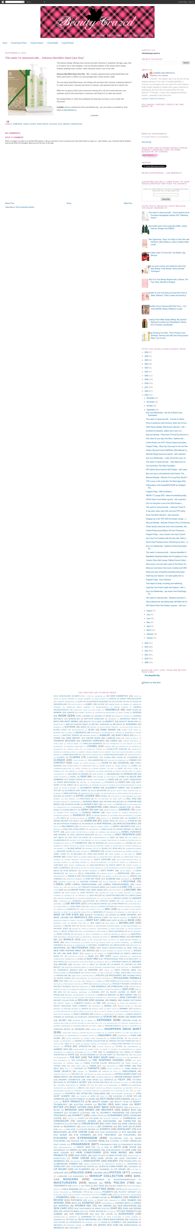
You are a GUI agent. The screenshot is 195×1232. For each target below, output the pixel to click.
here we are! (146, 142)
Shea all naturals (130, 1026)
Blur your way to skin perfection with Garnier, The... (165, 474)
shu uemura (105, 1206)
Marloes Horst (61, 920)
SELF (96, 1011)
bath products (73, 1101)
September (151, 410)
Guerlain (90, 821)
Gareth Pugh (109, 810)
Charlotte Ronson (117, 749)
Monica (124, 934)
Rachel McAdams (79, 992)
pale (85, 1189)
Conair (133, 760)
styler (110, 1211)
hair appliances (91, 1150)
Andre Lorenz (121, 707)
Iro (96, 840)
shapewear (106, 1203)
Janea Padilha (70, 846)
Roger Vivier (124, 1006)
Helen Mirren (123, 829)
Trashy (81, 1071)
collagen (94, 1118)
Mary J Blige (77, 920)
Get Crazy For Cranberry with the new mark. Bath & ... (167, 538)
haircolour (133, 1155)
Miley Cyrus (68, 931)
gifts (117, 1147)
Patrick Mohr (90, 973)
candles (58, 1113)
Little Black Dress (97, 904)
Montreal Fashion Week (69, 937)
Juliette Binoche (99, 862)
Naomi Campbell (122, 942)
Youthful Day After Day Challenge (85, 1093)
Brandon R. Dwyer (113, 732)
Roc (99, 1003)
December (151, 398)
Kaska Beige (95, 868)
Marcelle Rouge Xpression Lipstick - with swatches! (166, 454)
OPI (102, 956)
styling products (127, 1211)
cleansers (115, 1115)
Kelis (71, 873)
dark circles (129, 1124)
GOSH (84, 810)
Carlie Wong (73, 743)
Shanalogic (112, 1023)
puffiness (76, 1200)
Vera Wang (92, 1080)
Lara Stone (70, 893)
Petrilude (88, 975)
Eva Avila (115, 796)
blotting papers (83, 1104)
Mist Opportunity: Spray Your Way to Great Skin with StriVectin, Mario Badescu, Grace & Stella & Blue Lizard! (169, 242)
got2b (132, 1147)
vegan (104, 1222)
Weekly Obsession (72, 124)
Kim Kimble (107, 876)
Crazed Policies (68, 43)
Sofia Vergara (73, 1038)
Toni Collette (108, 1066)
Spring (78, 1041)
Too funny (125, 1066)
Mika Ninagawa (118, 928)
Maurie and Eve (78, 923)
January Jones (103, 846)
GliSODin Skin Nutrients (121, 815)
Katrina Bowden (89, 870)
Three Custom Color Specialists (102, 1063)
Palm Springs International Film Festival (109, 967)
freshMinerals (65, 1147)
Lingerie (136, 898)
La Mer (60, 890)
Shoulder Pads (69, 1033)
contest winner (86, 1121)
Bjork (93, 727)
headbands (75, 1161)
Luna (82, 909)
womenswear (131, 1225)
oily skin (99, 1186)
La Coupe (137, 887)
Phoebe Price (134, 975)
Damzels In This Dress (64, 771)
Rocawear (111, 1003)
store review (96, 1211)
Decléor (72, 774)
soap (114, 1208)
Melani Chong (86, 926)
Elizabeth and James (76, 790)
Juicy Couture (102, 860)
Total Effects (114, 1068)
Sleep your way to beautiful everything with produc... (166, 572)
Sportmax (66, 1041)
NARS (56, 942)
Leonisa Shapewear (66, 898)
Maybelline (126, 923)
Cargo (113, 741)
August (150, 611)
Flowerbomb (76, 807)
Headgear (93, 829)
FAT (96, 799)
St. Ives (65, 1044)
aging (92, 1099)
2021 (147, 372)
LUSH (123, 887)
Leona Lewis (135, 895)
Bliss (91, 730)
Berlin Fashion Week (77, 724)
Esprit (68, 796)
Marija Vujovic (120, 917)
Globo (138, 815)
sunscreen (126, 1214)
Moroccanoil (118, 937)
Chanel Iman (110, 746)
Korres (137, 879)
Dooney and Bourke (95, 779)
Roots (85, 1009)
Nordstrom (113, 953)
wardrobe (132, 1222)
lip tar (134, 1169)
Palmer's (136, 967)
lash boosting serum (82, 1166)
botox (57, 1110)
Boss (70, 732)
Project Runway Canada (125, 984)
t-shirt (99, 1217)
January (150, 638)
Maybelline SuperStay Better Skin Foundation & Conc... (167, 556)
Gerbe (138, 810)
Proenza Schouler (100, 984)
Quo (125, 989)
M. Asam (90, 909)
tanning (58, 1219)
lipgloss (76, 1172)
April (149, 626)
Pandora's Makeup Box (70, 970)
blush (102, 1104)
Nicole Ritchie (123, 951)
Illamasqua (60, 840)
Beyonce (117, 724)
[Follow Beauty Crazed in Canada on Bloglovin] (150, 157)
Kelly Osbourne (87, 873)
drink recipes (87, 1126)
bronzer (71, 1110)
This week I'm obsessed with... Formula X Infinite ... (166, 419)
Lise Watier (72, 903)
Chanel (92, 746)
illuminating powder (66, 1164)
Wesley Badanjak (114, 1088)
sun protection (79, 1214)
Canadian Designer (64, 741)
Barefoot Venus (129, 719)
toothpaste (75, 1222)
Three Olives (131, 1063)
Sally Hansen (81, 1014)
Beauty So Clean (92, 721)
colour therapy (111, 1118)
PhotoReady (81, 978)
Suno (105, 1049)
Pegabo (137, 973)
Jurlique (58, 865)
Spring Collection (95, 1041)
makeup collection (106, 1175)
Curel (134, 766)
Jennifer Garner (133, 848)
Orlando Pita (79, 964)
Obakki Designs (119, 956)
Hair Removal (104, 824)
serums (59, 1203)
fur (98, 1147)
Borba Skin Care (130, 730)
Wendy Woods (96, 1088)
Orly (92, 964)
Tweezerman (129, 1071)
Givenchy (79, 815)
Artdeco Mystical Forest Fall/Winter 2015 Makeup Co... (167, 450)
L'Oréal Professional (84, 884)
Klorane (110, 879)
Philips (100, 975)
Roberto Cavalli (83, 1003)
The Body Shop (98, 1057)
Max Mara (110, 923)
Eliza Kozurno (69, 788)
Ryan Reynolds (63, 1011)
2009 (147, 662)
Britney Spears (71, 735)
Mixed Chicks (63, 934)
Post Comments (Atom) (25, 207)
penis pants (133, 1189)
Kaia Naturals (97, 865)
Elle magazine (98, 790)
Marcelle (80, 917)
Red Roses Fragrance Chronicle (90, 997)
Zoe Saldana (115, 1096)
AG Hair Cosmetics (117, 696)
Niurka (87, 953)
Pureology (117, 986)
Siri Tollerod (131, 1033)
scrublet (113, 1200)
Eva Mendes (128, 796)
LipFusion (63, 901)
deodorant (70, 1127)
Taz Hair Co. (122, 1055)
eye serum (60, 1135)
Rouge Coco (97, 1009)
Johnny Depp (72, 857)
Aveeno (137, 713)
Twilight (75, 1074)
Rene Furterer (128, 998)
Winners (106, 1091)
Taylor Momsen (88, 1055)
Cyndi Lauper (81, 768)
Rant (133, 992)
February (150, 634)
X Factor (118, 1091)
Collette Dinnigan (116, 760)
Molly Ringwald (93, 934)
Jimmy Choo (60, 854)
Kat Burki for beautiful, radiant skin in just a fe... (164, 431)
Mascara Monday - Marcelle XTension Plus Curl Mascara (168, 523)
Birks (83, 727)
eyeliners (61, 1138)
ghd (107, 1147)
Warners (71, 1088)
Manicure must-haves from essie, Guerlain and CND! (166, 568)
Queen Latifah (96, 989)
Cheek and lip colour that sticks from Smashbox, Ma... (167, 527)
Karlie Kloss (80, 868)
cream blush (90, 1123)
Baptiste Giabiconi (94, 719)
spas (125, 1208)
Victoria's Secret (77, 1082)
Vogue (83, 1085)
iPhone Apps (130, 1161)
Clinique (59, 760)
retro (90, 1200)
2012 (147, 651)
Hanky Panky (103, 826)
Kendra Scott (106, 873)
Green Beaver (61, 821)
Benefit (109, 722)
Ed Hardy (68, 785)
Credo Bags (72, 766)
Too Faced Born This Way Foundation (160, 466)
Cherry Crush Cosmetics (90, 752)
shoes (137, 1203)
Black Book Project (109, 727)
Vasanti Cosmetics (70, 1080)
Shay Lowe (97, 1026)
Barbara (112, 719)
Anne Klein (132, 710)
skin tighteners (82, 1208)
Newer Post (9, 203)
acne (129, 1096)
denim (57, 1126)
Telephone (61, 1057)
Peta (78, 975)
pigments (108, 1192)
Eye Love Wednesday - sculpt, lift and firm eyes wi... (166, 458)
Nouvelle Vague (76, 956)
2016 (147, 391)
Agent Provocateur (130, 699)
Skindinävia (73, 1035)
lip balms (60, 1169)
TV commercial (111, 1052)
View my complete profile (153, 98)
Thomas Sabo (73, 1063)
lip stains (120, 1169)
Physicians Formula (127, 978)
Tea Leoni (137, 1055)
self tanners (129, 1200)
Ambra (126, 704)
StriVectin (85, 1046)
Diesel (73, 777)
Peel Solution (123, 973)
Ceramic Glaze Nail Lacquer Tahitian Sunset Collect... (166, 560)
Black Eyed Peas (130, 727)
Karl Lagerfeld (62, 868)
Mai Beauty (133, 912)
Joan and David (95, 854)
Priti (86, 984)
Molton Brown (111, 934)
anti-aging (107, 1099)
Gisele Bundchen (130, 812)
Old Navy (133, 959)
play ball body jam (63, 1194)
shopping (64, 1206)
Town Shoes (131, 1068)
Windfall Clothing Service (86, 1091)
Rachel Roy (98, 992)
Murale (69, 939)
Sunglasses (78, 1049)
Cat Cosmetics (112, 743)
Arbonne (17, 124)
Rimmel (113, 1000)
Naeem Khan (104, 942)
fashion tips (77, 1141)
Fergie (119, 804)
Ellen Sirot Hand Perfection (124, 790)
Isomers (57, 843)
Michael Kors (61, 928)
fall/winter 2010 (119, 1138)
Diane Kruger (60, 777)
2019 (147, 379)
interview (132, 1164)
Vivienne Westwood (66, 1085)
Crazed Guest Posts (19, 43)
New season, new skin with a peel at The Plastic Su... (167, 564)
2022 (147, 368)
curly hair (111, 1124)
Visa (126, 1082)
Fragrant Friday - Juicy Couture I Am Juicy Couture (165, 534)
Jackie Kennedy (115, 843)
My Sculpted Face (98, 939)
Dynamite (109, 782)
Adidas (112, 699)
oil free (85, 1186)
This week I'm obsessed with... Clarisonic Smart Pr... (166, 507)
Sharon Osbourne (62, 1026)
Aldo (80, 701)
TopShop (78, 1068)
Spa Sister (133, 1038)
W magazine (112, 1085)
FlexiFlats (61, 807)
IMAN (112, 837)
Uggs (99, 1074)
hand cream (80, 1158)
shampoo (88, 1203)
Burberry (105, 735)
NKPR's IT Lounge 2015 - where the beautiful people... (167, 495)
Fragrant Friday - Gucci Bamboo (158, 580)
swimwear (86, 1217)
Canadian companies (93, 741)
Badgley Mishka (122, 716)
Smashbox (105, 1035)
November (151, 402)
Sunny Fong (93, 1049)
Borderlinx (59, 732)
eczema (137, 1127)
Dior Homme (98, 777)
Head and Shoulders (74, 829)
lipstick (114, 1172)
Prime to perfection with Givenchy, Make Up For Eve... (167, 423)
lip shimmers (103, 1169)
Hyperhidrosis (99, 837)
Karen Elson (132, 865)
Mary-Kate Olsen (115, 920)
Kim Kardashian (89, 876)
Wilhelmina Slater (62, 1091)
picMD (96, 1192)
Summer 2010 (61, 1049)
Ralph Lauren (118, 992)
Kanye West (115, 865)
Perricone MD (64, 975)
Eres (136, 793)
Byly (136, 735)
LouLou (92, 906)
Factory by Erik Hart (112, 799)
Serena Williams (61, 1023)
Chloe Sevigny (126, 752)
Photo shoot (64, 978)
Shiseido (80, 1029)
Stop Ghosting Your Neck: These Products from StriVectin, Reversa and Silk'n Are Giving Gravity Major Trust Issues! (168, 335)
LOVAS (113, 887)
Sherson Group (62, 1029)
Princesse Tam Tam (72, 984)
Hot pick (73, 837)
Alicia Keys (76, 704)
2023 (147, 364)
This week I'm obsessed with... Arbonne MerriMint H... (167, 552)
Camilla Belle (131, 738)
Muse (84, 939)
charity (77, 1115)
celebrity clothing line (82, 1113)
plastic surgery (128, 1192)
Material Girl (60, 923)
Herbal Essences (131, 832)
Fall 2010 (131, 799)
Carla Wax (58, 743)
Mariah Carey (101, 917)
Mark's (134, 917)
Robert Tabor (63, 1003)
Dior (83, 776)
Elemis (112, 785)
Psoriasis (83, 986)
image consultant (92, 1164)
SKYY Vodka (107, 1011)
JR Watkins (98, 843)
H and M (132, 821)
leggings (133, 1166)
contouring (109, 1121)
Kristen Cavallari (67, 881)
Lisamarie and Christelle (163, 73)
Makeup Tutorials (94, 915)
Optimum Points (120, 962)
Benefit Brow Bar (128, 721)
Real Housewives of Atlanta (81, 995)
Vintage (116, 1082)
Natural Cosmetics (99, 945)
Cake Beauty (73, 738)
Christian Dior (70, 754)
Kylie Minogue (110, 881)
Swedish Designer (75, 1052)
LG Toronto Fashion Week (91, 887)
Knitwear (125, 879)
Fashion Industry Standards (67, 801)
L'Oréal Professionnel (116, 884)
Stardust (104, 1044)
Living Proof (117, 904)
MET (119, 909)
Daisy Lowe (132, 768)
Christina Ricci (134, 754)
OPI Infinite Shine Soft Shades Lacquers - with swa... (166, 606)
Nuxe (91, 956)
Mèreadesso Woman (129, 939)
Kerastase (124, 873)
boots (119, 1107)
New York (132, 948)
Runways (137, 1009)
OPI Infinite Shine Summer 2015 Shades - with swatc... (167, 470)
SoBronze (122, 1035)
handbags (59, 1161)
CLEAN (57, 738)
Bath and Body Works (66, 722)
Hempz (92, 832)
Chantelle (123, 746)
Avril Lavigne (83, 716)
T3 (88, 1052)
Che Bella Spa (68, 752)
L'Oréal (59, 884)
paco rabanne (70, 1189)
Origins (63, 964)
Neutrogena (80, 948)
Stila (68, 1046)
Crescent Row (89, 766)
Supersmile (127, 1049)
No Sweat (99, 953)
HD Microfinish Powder (66, 823)
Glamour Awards (99, 815)
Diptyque (111, 777)
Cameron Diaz (113, 738)
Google (104, 818)
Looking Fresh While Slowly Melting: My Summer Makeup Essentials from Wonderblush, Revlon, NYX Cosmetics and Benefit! (168, 322)
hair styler (98, 1155)
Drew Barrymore (66, 782)
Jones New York (131, 857)
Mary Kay (92, 920)
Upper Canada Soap (126, 1074)
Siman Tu (100, 1033)
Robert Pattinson (132, 1000)
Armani (58, 713)
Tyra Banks (88, 1074)
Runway (124, 1009)
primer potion (99, 1197)
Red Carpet (126, 995)
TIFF (95, 1052)
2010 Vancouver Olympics (67, 696)
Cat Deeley (128, 743)
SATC (89, 1011)
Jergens (95, 851)
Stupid (119, 1046)
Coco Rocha (78, 760)
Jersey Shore (132, 851)
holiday (113, 1161)
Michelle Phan (79, 928)
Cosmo (76, 763)
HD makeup (87, 823)
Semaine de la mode (82, 1020)
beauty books (100, 1102)
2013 (147, 647)
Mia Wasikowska (131, 926)
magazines (78, 1176)
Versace (108, 1080)
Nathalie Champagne (76, 945)
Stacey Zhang (90, 1044)
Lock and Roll (134, 904)
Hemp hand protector (75, 832)
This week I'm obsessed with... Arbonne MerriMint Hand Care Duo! (44, 57)
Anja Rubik (96, 710)
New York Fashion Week (67, 951)
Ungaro (108, 1074)
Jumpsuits (133, 862)
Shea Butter (111, 1026)
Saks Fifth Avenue (62, 1014)
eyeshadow (87, 1137)
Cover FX (106, 763)
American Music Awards (78, 707)
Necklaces (119, 945)
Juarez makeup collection (77, 859)
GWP (96, 810)
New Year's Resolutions (110, 948)
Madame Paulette (82, 912)
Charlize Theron (94, 749)
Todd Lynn (80, 1066)
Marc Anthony (128, 915)
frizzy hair (83, 1147)
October (150, 406)
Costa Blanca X (90, 763)
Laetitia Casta (114, 890)
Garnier (124, 810)
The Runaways (60, 1060)
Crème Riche (105, 766)
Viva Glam (136, 1082)
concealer (61, 1121)
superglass (59, 1217)
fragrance (80, 1144)
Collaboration (96, 760)
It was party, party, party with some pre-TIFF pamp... (166, 511)
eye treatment (107, 1135)
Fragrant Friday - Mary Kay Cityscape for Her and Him (167, 446)
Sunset (114, 1049)
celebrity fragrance (112, 1113)
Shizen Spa (95, 1029)
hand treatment (128, 1158)
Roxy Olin (111, 1009)
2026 (147, 352)
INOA (121, 837)
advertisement (77, 1099)
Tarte (71, 1055)
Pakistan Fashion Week (75, 967)
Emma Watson (70, 793)
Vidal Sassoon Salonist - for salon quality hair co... (165, 576)
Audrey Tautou (85, 712)
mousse (93, 1183)
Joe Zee (128, 854)
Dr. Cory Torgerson (130, 779)
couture (73, 1124)
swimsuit (73, 1217)
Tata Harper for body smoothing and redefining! (164, 583)
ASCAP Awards (68, 699)
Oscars (129, 964)
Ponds (99, 981)
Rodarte (96, 1006)
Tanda (127, 1052)
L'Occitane (128, 881)
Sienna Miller (86, 1033)
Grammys (133, 818)
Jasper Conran (131, 846)
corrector (130, 1121)
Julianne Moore (79, 862)
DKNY (120, 768)
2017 (147, 387)
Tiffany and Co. (62, 1066)
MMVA (126, 909)
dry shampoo (105, 1127)
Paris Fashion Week (125, 970)
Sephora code (130, 1020)
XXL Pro (129, 1091)
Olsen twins (87, 962)
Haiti (56, 826)
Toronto (93, 1068)
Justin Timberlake (77, 865)
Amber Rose (114, 704)
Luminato (71, 909)
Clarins (75, 757)
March (149, 630)
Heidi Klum (106, 829)
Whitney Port (132, 1088)
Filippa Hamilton (133, 804)
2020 (147, 376)
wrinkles (59, 1228)
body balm (121, 1104)
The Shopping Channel (108, 1060)
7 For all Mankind (94, 696)
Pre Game (124, 981)
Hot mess (59, 837)
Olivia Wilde (73, 962)
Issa (67, 843)
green (73, 1150)
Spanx (56, 1041)
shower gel (83, 1206)
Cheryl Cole (110, 752)
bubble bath (129, 1110)
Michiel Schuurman (98, 928)
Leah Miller (95, 895)
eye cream (80, 1132)
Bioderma (131, 724)
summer (58, 1214)
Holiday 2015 (55, 124)
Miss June (101, 931)
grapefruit (60, 1150)
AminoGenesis (102, 707)
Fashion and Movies (114, 801)
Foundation (94, 807)
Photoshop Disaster (100, 978)
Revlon (83, 1000)
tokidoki (133, 1219)
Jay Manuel (59, 848)
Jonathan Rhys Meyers (109, 857)
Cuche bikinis (121, 766)
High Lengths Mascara (82, 834)
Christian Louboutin (91, 754)
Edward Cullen (99, 785)
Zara (93, 1096)
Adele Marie (100, 699)
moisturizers (65, 1182)
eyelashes (130, 1135)
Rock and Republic (129, 1003)
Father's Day (91, 804)
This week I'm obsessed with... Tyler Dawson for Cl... (166, 462)
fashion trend (96, 1141)
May (148, 622)
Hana (92, 826)
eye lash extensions (106, 1132)
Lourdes (137, 906)
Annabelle (112, 710)
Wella (81, 1088)
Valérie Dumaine (103, 1077)
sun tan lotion (104, 1214)
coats (81, 1118)
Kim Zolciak (120, 876)
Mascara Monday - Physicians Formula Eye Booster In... (168, 435)
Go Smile (61, 818)
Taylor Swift (106, 1055)
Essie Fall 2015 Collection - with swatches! (162, 515)
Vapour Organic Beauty (127, 1077)
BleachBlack (78, 730)
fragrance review (131, 1144)
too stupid (59, 1222)
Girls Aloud (112, 812)
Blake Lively (60, 730)
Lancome (130, 890)
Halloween (68, 826)
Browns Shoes (89, 735)
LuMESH (60, 909)
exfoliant (124, 1129)
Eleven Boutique (126, 785)
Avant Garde (124, 712)
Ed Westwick (83, 785)
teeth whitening (87, 1220)
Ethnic (104, 796)
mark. (137, 1176)
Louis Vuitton (106, 906)
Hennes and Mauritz (108, 832)
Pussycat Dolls (61, 989)
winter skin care (108, 1225)
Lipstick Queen (107, 901)
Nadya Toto (90, 942)
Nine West (73, 953)
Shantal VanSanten (129, 1023)
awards (125, 1099)
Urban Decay (61, 1077)
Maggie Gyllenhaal (116, 912)
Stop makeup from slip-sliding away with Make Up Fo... (167, 602)
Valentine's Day (82, 1077)
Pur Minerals (99, 986)
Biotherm (70, 727)
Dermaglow (130, 774)
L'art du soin (69, 887)
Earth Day (125, 782)
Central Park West (75, 746)
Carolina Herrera (92, 743)
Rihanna (99, 1000)
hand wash (42, 124)
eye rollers (129, 1132)
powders (63, 1197)
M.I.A (100, 909)
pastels (120, 1189)
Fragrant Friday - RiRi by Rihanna (159, 492)
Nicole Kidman (106, 951)
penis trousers (61, 1192)
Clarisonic (92, 757)
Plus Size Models (84, 981)
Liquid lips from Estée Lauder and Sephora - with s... (166, 587)
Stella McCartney (121, 1044)
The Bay (75, 1057)
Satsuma (69, 1017)
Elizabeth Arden (90, 788)
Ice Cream (133, 837)
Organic (136, 962)
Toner (92, 1066)
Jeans (105, 848)
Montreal (136, 934)
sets (74, 1203)
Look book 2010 (78, 906)
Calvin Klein (93, 738)
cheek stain (96, 1115)
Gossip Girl (118, 818)
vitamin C (116, 1222)
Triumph (93, 1071)
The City (119, 1057)
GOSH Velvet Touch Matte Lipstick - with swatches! (166, 499)
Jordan (57, 859)
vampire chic (91, 1222)
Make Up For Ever (66, 915)
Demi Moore (98, 774)
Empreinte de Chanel (90, 793)
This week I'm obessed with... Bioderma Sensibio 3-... (166, 598)
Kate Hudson (127, 868)
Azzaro (98, 716)
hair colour (61, 1153)
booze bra (133, 1107)
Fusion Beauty (69, 810)
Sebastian (135, 1017)
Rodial (108, 1006)
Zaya (102, 1096)
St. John (76, 1044)
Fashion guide (72, 804)
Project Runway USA (64, 986)
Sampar (97, 1014)
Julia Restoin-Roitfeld (127, 859)
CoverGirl (123, 763)
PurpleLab (134, 986)
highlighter (92, 1161)
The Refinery (132, 1057)
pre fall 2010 (82, 1197)
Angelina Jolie (81, 710)
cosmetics (59, 1124)
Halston (83, 826)
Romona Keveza (71, 1009)
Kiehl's (72, 876)
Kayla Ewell (126, 870)
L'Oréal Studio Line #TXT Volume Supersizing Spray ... (167, 442)
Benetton (58, 724)
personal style (80, 1192)
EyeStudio (85, 799)
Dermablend (113, 774)
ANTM (136, 696)
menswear (99, 1179)
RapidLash (59, 995)
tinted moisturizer (113, 1220)
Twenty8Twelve (61, 1074)
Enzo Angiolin (124, 793)
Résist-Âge (78, 1011)
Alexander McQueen (97, 701)
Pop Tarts (111, 981)
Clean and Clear (113, 757)
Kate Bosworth (111, 868)
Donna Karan (76, 779)
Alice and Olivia (120, 701)
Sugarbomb (132, 1046)
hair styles (116, 1155)
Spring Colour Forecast (122, 1041)
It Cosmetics (79, 843)
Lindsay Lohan (120, 898)
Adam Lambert (84, 699)
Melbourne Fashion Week (108, 926)
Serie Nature (78, 1023)
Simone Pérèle (115, 1033)
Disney (122, 777)
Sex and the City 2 (95, 1023)
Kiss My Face (93, 879)
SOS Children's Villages (127, 1011)
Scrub (107, 1017)
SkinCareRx (59, 1035)
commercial (129, 1118)
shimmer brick (122, 1203)
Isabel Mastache (109, 840)
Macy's (67, 912)
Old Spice (59, 962)
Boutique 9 (96, 732)
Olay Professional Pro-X (112, 959)
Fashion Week (91, 802)
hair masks (119, 1152)
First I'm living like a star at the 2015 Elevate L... (164, 503)
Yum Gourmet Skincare (121, 1093)
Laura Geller (124, 893)
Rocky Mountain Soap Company (71, 1006)
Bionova (57, 727)
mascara (70, 1179)
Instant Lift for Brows (80, 840)
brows (89, 1110)
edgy (60, 1129)
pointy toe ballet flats (86, 1194)
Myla (113, 939)
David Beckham (105, 771)
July (148, 615)
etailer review (87, 1129)
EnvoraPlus (109, 793)
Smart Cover (88, 1035)
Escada (57, 796)
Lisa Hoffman (127, 901)
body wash (101, 1107)
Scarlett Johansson (88, 1017)
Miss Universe (116, 931)
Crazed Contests (37, 43)
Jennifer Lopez (64, 851)
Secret (63, 1020)
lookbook (136, 1173)
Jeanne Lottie (91, 848)
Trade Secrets (62, 1071)
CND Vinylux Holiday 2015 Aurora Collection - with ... (166, 427)
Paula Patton (106, 973)
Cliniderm (132, 757)
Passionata (74, 973)
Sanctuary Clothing (113, 1014)
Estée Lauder (85, 796)
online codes (116, 1186)
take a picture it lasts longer (122, 1217)
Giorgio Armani (91, 813)
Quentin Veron (112, 989)
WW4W (124, 1085)
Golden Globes (77, 818)
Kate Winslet (70, 870)
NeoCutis (134, 945)
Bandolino (74, 719)
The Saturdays (79, 1060)
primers (116, 1197)
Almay (89, 704)
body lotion (78, 1107)
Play (71, 981)
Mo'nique (78, 934)
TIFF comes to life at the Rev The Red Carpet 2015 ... (167, 481)
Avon (62, 715)
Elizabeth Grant (115, 788)
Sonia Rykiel (117, 1038)
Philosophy (115, 975)
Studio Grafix (104, 1046)
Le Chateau (80, 895)
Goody (92, 818)
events (105, 1129)
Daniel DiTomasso (87, 771)
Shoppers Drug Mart (122, 1028)
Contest (59, 763)
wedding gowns (74, 1225)
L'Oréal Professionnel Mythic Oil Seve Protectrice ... (166, 531)
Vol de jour (97, 1085)
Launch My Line (106, 893)
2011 (147, 655)
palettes (98, 1188)
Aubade (70, 712)
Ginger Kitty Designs (67, 812)
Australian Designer (105, 712)
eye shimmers (82, 1135)
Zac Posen (81, 1096)
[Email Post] (7, 121)
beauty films (122, 1102)
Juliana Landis (60, 862)
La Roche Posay (77, 890)
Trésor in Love (110, 1071)
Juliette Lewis (118, 862)
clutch (71, 1118)
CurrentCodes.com (62, 768)
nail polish (115, 1182)
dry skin (123, 1127)
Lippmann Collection (83, 901)
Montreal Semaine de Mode (95, 937)
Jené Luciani (81, 851)
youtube (73, 1228)
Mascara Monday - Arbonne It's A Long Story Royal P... (167, 477)
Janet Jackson (86, 846)
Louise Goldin (123, 906)
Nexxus (91, 951)
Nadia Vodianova (73, 942)
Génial (122, 821)
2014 (147, 643)
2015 (147, 395)
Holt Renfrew (125, 834)
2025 (147, 356)
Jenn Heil (117, 848)
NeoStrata (60, 948)
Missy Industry (134, 931)
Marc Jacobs (61, 917)
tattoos (70, 1219)
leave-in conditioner (111, 1166)
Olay (90, 959)
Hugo (85, 837)
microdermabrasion (124, 1179)
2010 (147, 659)
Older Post (128, 203)
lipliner (97, 1173)
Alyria (101, 704)
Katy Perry (107, 871)
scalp (100, 1200)
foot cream (130, 1141)
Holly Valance (105, 834)
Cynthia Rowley (99, 768)
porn (115, 1194)
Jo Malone (76, 854)
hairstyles (59, 1158)
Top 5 (67, 1068)
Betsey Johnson (100, 724)
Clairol (61, 757)
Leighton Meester (115, 895)
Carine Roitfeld (130, 741)
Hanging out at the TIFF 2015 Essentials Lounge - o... (166, 519)
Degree (85, 774)
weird (89, 1225)
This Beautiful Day (152, 675)
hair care (131, 1150)
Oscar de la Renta (109, 964)
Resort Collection (64, 1000)
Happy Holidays (122, 826)
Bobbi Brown (108, 730)
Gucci (76, 821)
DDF (112, 768)
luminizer (62, 1176)
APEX (56, 699)
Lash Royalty (87, 893)
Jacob (129, 843)
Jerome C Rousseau (114, 851)
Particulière (60, 973)
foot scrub (60, 1144)
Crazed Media (52, 43)
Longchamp (61, 906)
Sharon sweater (81, 1026)
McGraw (57, 926)
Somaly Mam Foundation (95, 1038)
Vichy (121, 1079)
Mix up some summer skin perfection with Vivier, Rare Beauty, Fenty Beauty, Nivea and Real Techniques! (167, 268)
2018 (147, 383)
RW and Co (60, 992)
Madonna (98, 912)
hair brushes (113, 1150)
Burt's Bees (122, 735)
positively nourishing (131, 1194)
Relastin (112, 997)
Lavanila (68, 895)
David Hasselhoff (124, 771)
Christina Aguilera (114, 754)
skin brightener (127, 1206)
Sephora (104, 1019)
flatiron (114, 1141)
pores (104, 1195)
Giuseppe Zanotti (62, 815)
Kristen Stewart (89, 881)
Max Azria (95, 923)
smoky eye (100, 1208)
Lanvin (57, 893)
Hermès (62, 834)
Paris (107, 970)
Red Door (67, 997)
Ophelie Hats (103, 962)
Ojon (80, 959)
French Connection (120, 807)
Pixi (61, 981)
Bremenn (129, 732)
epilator (70, 1129)
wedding (58, 1225)
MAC (107, 909)
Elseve (57, 793)
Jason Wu (117, 846)
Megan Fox (70, 926)
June (149, 619)
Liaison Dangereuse (87, 898)
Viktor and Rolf (101, 1082)
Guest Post (109, 821)
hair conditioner (88, 1152)
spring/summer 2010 (73, 1211)
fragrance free (108, 1144)
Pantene (93, 970)
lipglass (59, 1173)
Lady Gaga (97, 890)
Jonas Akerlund (88, 857)
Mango (112, 915)
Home (5, 43)
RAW (137, 989)
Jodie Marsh (114, 854)
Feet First (107, 804)
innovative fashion (114, 1164)
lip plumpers (82, 1169)
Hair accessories (127, 824)
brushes (107, 1110)
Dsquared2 (96, 782)
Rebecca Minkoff (107, 995)
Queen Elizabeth (79, 989)
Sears (121, 1017)
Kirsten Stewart (74, 879)
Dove (111, 780)
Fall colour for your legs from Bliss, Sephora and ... (165, 439)
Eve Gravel (70, 799)
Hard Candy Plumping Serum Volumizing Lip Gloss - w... (167, 542)
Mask (131, 920)
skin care (60, 1208)
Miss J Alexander (86, 931)
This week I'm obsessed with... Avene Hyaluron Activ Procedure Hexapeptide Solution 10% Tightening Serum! (169, 215)
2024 (147, 360)
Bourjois (81, 733)
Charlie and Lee (75, 749)
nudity (75, 1186)
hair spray (81, 1155)
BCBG (108, 716)
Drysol (83, 782)
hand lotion (29, 124)
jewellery (60, 1166)
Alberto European (65, 701)
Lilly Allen (105, 898)
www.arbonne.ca (70, 110)
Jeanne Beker (74, 848)
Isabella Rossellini (129, 840)
